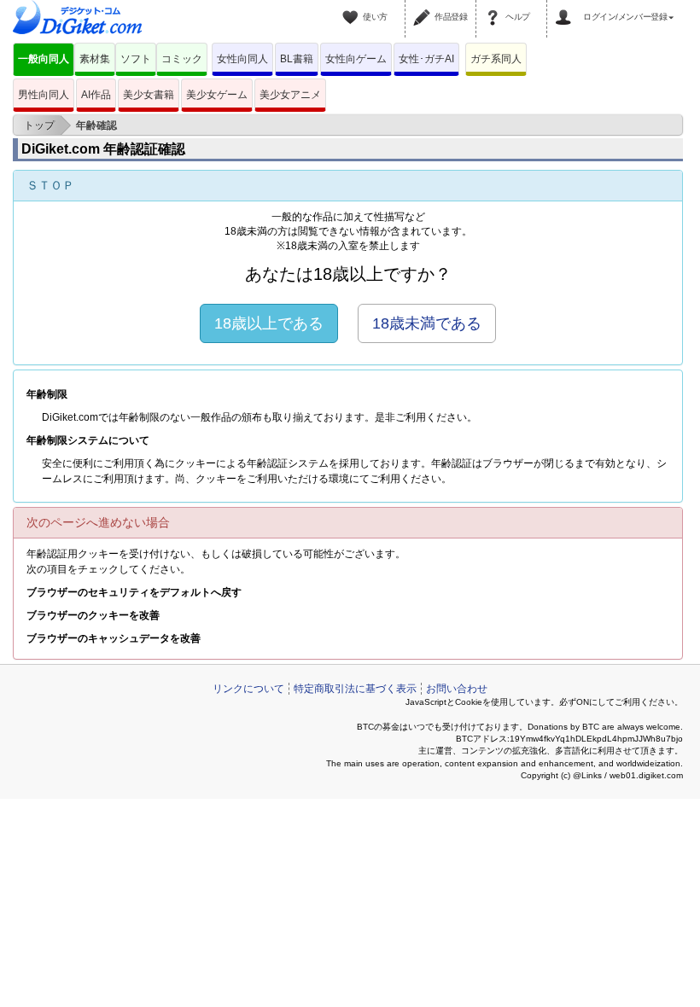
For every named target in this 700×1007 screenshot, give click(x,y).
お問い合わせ (456, 689)
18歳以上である (269, 323)
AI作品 (96, 95)
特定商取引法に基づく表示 (355, 689)
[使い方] (352, 7)
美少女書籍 (148, 95)
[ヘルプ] (495, 7)
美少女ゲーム (217, 95)
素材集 (94, 59)
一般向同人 (43, 59)
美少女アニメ (290, 95)
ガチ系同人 (496, 59)
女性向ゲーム (356, 59)
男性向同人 (43, 95)
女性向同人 (242, 59)
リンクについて (248, 689)
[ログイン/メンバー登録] (566, 7)
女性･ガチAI (426, 59)
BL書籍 (296, 59)
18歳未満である (426, 323)
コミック (181, 59)
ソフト (135, 59)
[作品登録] (424, 7)
